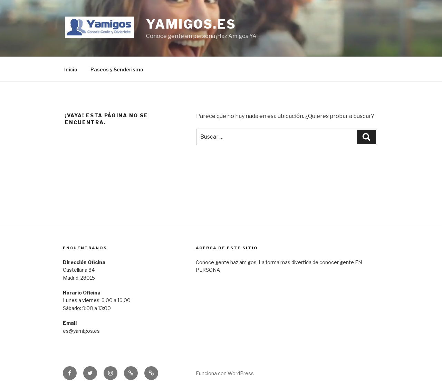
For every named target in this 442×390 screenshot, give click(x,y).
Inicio (70, 69)
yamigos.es (191, 24)
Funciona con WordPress (225, 373)
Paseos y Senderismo (116, 69)
